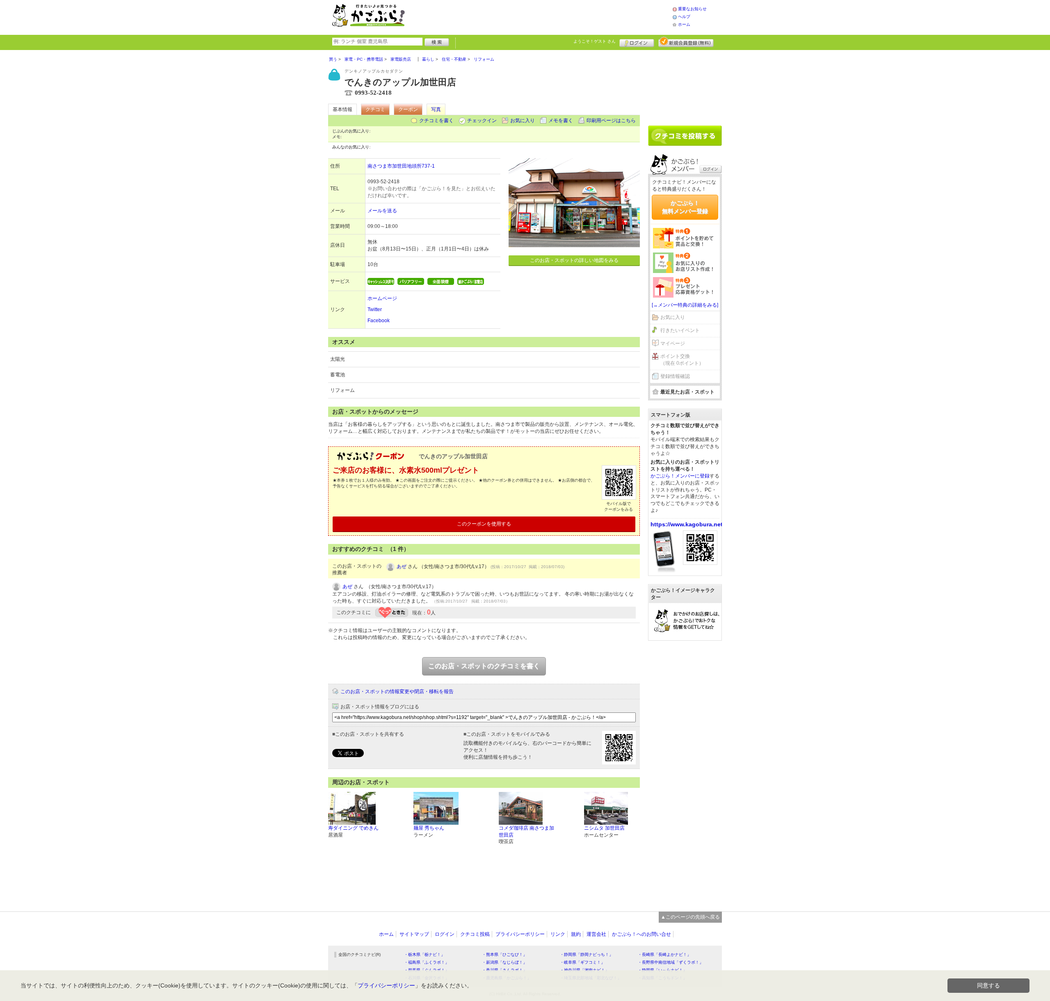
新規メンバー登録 (686, 41)
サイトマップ (414, 934)
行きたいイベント (680, 330)
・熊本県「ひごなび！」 (504, 954)
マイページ (672, 343)
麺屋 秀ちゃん (428, 828)
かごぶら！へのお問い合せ (641, 934)
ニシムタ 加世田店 (604, 828)
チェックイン (482, 120)
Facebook (379, 320)
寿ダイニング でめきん (353, 828)
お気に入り (522, 120)
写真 (436, 109)
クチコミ (375, 109)
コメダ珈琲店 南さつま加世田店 (526, 831)
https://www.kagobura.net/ (687, 524)
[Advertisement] (547, 16)
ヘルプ (684, 16)
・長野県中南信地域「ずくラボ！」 (670, 962)
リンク (557, 934)
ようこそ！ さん (594, 41)
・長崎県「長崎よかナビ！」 (664, 954)
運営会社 (596, 934)
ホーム (684, 24)
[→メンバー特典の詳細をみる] (685, 305)
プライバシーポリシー (520, 934)
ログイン (636, 41)
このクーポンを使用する (484, 524)
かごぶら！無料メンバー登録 (685, 207)
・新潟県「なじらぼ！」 (504, 962)
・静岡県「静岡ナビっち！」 (586, 954)
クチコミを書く (436, 120)
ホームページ (382, 298)
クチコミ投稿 (475, 934)
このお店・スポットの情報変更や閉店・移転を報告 (397, 691)
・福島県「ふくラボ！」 (426, 962)
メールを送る (382, 211)
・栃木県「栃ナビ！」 (424, 954)
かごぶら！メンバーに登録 (680, 476)
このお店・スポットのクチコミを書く (484, 665)
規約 (576, 934)
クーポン (408, 109)
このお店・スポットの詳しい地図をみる (574, 260)
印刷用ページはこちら (611, 120)
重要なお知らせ (692, 9)
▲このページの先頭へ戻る (690, 917)
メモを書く (560, 120)
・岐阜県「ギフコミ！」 (582, 962)
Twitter (375, 309)
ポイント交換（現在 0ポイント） (682, 359)
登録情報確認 (675, 376)
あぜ (401, 566)
